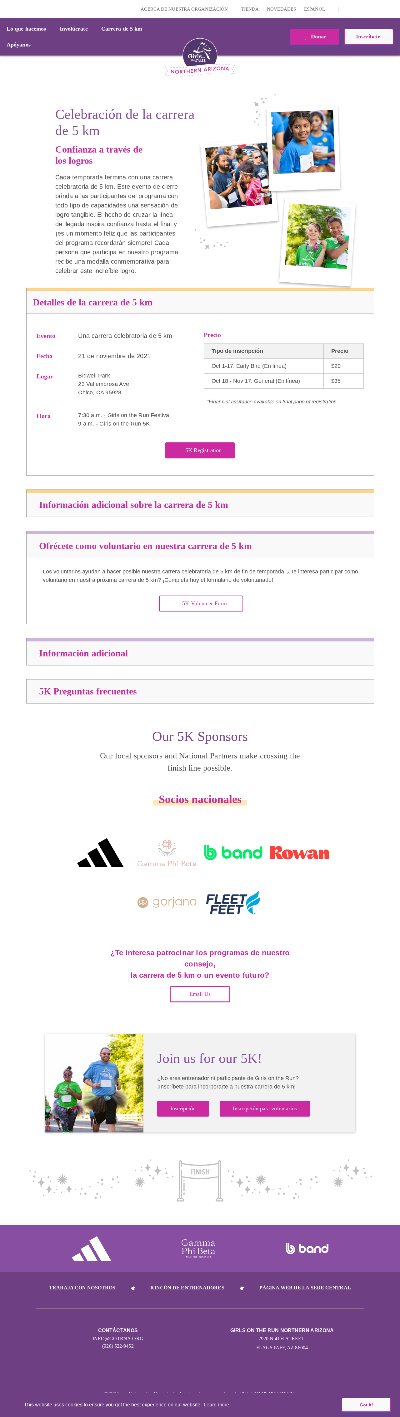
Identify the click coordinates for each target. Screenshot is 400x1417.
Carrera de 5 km (121, 29)
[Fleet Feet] (233, 903)
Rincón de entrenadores (187, 1287)
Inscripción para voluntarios (265, 1108)
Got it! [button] (366, 1404)
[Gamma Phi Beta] (167, 853)
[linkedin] (356, 9)
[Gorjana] (167, 903)
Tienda (250, 9)
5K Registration (203, 450)
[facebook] (376, 9)
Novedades (281, 9)
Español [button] (315, 9)
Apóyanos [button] (19, 44)
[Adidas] (100, 853)
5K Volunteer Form (204, 603)
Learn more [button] (216, 1404)
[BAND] (233, 853)
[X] (366, 9)
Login (6, 9)
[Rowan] (299, 853)
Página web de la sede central (305, 1287)
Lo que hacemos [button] (26, 29)
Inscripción (183, 1108)
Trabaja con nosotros (82, 1287)
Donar (318, 36)
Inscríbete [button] (369, 36)
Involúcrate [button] (74, 29)
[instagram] (346, 9)
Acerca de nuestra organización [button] (185, 9)
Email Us (200, 994)
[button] (392, 9)
